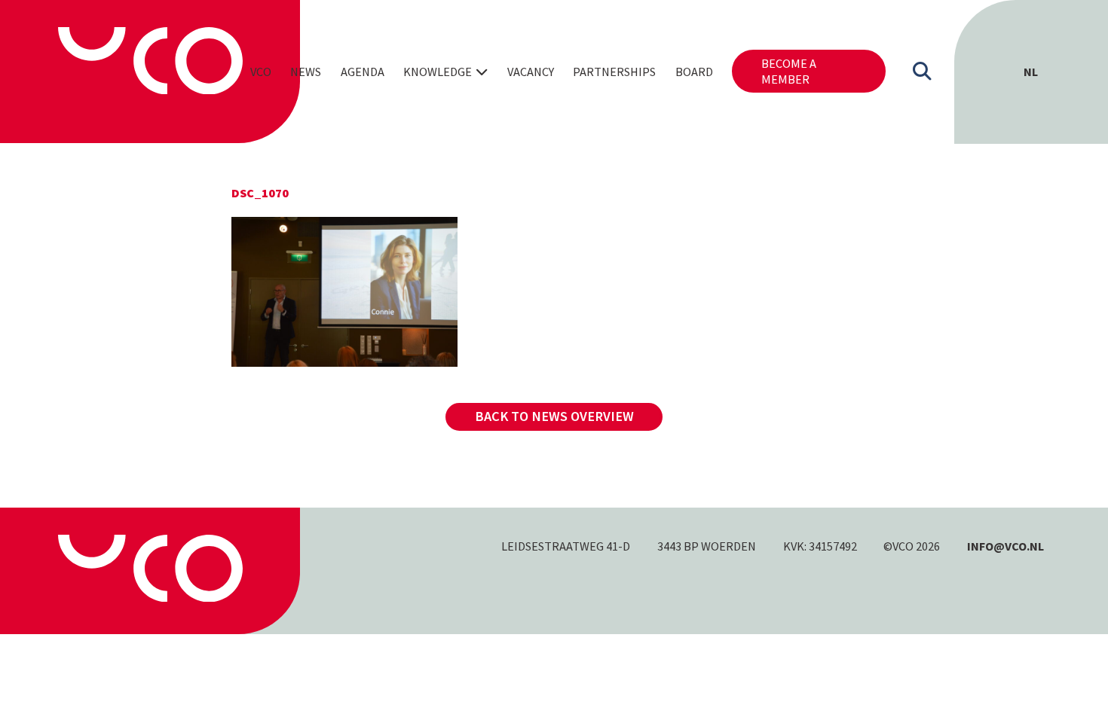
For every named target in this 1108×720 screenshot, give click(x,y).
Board (694, 71)
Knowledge (437, 71)
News (305, 71)
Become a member (788, 71)
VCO (260, 71)
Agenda (362, 71)
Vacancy (530, 71)
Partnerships (614, 71)
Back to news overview (554, 416)
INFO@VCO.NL (1005, 546)
